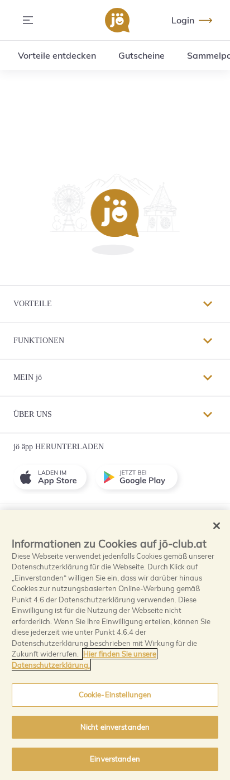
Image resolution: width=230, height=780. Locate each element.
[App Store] (54, 477)
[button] (115, 214)
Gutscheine (141, 55)
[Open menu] (28, 20)
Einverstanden (115, 758)
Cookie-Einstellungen (115, 694)
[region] (115, 645)
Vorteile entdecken (57, 55)
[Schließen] (216, 525)
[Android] (140, 477)
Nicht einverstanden (115, 726)
